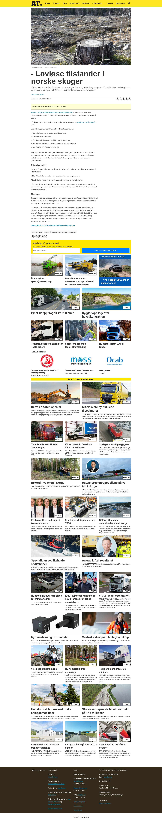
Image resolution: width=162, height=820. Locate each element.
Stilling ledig (96, 3)
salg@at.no (81, 795)
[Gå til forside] (37, 3)
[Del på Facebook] (117, 99)
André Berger (78, 781)
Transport (56, 3)
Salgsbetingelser (79, 802)
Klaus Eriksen (52, 777)
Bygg (65, 3)
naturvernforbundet (59, 232)
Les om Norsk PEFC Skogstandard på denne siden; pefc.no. (53, 225)
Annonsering (78, 806)
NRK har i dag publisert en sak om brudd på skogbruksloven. (52, 112)
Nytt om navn (74, 3)
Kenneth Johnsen (105, 803)
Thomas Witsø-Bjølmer (56, 784)
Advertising (78, 810)
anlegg (47, 232)
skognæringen (37, 232)
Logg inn (110, 3)
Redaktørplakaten (54, 804)
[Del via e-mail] (126, 99)
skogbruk (72, 232)
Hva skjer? (86, 3)
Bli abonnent (120, 3)
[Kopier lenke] (129, 99)
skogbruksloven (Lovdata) (86, 122)
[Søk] (129, 3)
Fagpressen (52, 795)
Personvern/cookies (55, 808)
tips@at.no (62, 788)
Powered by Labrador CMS (81, 817)
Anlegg (47, 3)
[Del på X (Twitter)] (120, 99)
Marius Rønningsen (80, 788)
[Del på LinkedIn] (123, 99)
